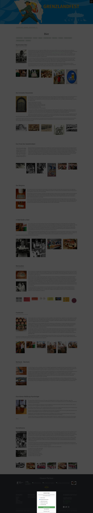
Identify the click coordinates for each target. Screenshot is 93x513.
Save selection (46, 509)
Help (49, 495)
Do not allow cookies (43, 504)
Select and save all (46, 507)
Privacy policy (45, 511)
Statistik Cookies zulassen (44, 501)
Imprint (48, 511)
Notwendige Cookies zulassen (44, 499)
